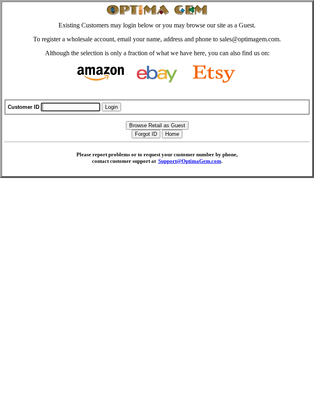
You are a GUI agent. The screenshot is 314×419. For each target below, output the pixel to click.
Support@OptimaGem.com (189, 161)
